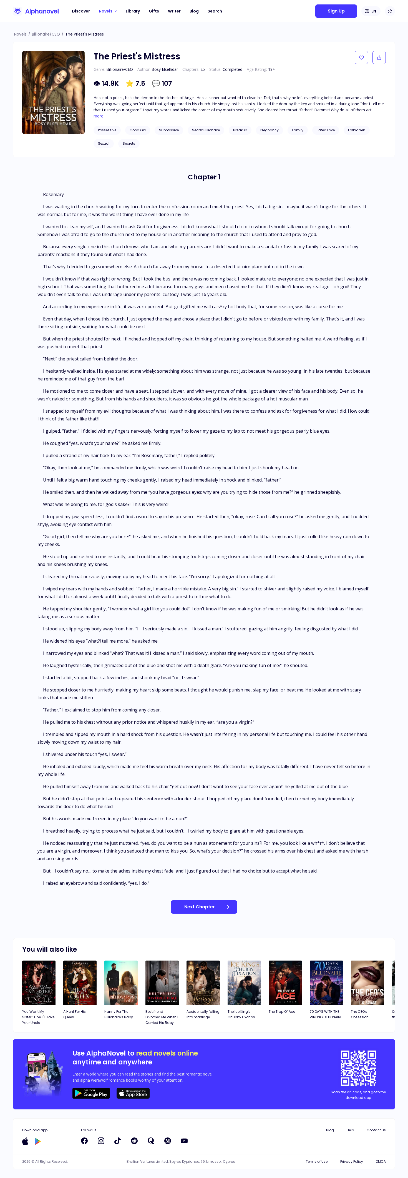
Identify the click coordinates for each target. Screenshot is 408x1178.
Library (133, 11)
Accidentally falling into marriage (203, 1014)
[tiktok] (117, 1140)
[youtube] (184, 1140)
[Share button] (379, 57)
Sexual (103, 143)
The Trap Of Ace (282, 1011)
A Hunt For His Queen (74, 1014)
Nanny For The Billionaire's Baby (118, 1014)
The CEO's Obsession (360, 1014)
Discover (81, 11)
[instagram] (101, 1140)
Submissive (169, 130)
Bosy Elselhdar (165, 69)
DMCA (381, 1161)
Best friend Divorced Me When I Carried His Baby (161, 1017)
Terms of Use (317, 1161)
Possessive (107, 130)
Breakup (240, 130)
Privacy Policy (351, 1161)
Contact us (376, 1130)
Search (215, 11)
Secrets (129, 143)
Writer (174, 11)
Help (350, 1130)
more (98, 116)
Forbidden (356, 130)
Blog (194, 11)
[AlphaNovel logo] (36, 11)
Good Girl (138, 130)
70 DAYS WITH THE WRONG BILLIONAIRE (326, 1014)
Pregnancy (269, 130)
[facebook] (84, 1140)
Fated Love (326, 130)
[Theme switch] (390, 11)
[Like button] (361, 57)
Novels (20, 34)
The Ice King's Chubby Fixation (241, 1014)
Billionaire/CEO (46, 34)
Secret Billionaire (206, 130)
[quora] (151, 1140)
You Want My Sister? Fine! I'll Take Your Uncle (38, 1017)
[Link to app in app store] (25, 1141)
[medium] (167, 1140)
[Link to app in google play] (38, 1141)
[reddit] (134, 1140)
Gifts (154, 11)
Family (297, 130)
